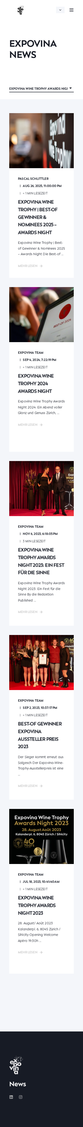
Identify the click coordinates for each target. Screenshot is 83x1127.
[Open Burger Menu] (71, 10)
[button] (76, 1120)
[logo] (16, 1065)
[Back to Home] (20, 10)
